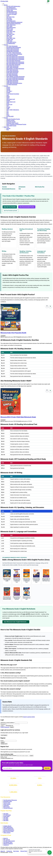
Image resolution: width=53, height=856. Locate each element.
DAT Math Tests (10, 17)
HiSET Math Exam (11, 25)
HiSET (8, 96)
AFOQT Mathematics (12, 9)
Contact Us (6, 845)
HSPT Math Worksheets (12, 67)
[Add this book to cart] (50, 306)
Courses (6, 86)
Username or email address (8, 722)
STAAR (8, 107)
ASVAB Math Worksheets (13, 51)
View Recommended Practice (27, 207)
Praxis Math (10, 30)
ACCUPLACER (10, 116)
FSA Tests (9, 18)
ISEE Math (5, 820)
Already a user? (4, 743)
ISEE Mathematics (11, 27)
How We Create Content (9, 841)
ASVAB (8, 90)
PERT (8, 103)
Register (11, 727)
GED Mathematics (11, 21)
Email (2, 740)
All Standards (22, 186)
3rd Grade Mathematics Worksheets (15, 56)
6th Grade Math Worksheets (13, 60)
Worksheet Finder (7, 801)
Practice (6, 44)
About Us (5, 838)
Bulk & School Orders (8, 831)
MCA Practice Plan (39, 186)
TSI (7, 111)
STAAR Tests (10, 39)
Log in (2, 725)
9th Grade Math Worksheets (13, 64)
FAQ (20, 188)
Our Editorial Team (7, 842)
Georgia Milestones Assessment (14, 22)
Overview (4, 186)
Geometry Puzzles (11, 121)
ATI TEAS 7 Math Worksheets (14, 52)
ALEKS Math (6, 816)
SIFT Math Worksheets (12, 75)
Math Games (6, 806)
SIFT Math (9, 36)
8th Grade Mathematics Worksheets (15, 63)
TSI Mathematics (11, 43)
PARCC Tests (10, 29)
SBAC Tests (9, 35)
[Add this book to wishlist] (47, 306)
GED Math (5, 813)
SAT (8, 112)
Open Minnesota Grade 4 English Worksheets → (16, 621)
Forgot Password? (5, 727)
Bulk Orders (16, 851)
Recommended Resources (8, 188)
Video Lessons (6, 832)
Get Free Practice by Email (10, 210)
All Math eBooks (7, 826)
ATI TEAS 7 (9, 91)
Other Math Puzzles (11, 125)
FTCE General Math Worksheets (14, 54)
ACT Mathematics (11, 7)
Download (3, 335)
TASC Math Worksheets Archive (14, 83)
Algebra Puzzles (10, 120)
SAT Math (5, 817)
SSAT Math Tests (11, 38)
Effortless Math (4, 1)
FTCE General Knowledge (13, 94)
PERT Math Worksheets (12, 70)
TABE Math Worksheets (12, 82)
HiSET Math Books (7, 827)
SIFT (8, 105)
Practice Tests (6, 802)
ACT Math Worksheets (12, 46)
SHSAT (8, 100)
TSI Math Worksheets (12, 84)
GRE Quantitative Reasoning (13, 23)
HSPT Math (9, 26)
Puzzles (6, 117)
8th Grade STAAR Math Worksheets (15, 79)
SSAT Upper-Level (11, 101)
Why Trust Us (6, 839)
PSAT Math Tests (11, 31)
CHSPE (8, 92)
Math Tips (6, 127)
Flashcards (6, 805)
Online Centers (6, 804)
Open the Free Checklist (10, 207)
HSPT (8, 98)
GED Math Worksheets (12, 55)
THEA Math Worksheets (12, 80)
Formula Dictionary (8, 808)
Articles (8, 128)
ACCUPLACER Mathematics (13, 6)
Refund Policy (23, 851)
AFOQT (8, 87)
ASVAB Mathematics (12, 11)
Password (3, 724)
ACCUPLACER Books (8, 828)
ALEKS (8, 88)
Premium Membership (8, 830)
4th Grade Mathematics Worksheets (15, 58)
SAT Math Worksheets (12, 74)
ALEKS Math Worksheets (13, 50)
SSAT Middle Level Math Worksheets (16, 76)
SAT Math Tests (10, 34)
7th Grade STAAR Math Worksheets (15, 78)
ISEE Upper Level (11, 99)
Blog (8, 129)
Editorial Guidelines (8, 843)
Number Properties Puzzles (13, 119)
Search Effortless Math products (8, 755)
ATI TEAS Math (7, 815)
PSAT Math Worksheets (12, 72)
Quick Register (4, 735)
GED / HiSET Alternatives (13, 109)
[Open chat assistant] (49, 852)
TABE (8, 108)
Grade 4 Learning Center (29, 716)
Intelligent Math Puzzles (12, 123)
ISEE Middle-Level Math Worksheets (15, 68)
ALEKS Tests (10, 10)
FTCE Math (9, 19)
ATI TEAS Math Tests (12, 13)
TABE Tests (9, 40)
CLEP (8, 15)
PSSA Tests (9, 33)
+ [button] (3, 5)
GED (8, 95)
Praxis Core (9, 104)
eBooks (6, 5)
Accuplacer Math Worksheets (14, 47)
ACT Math (5, 819)
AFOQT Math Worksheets (13, 48)
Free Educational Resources (10, 800)
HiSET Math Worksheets (12, 66)
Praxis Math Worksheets (12, 71)
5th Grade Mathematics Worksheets (15, 59)
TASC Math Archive (11, 42)
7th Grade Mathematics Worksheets (15, 62)
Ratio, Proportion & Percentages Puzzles (16, 124)
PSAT (8, 115)
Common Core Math (11, 14)
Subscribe (47, 768)
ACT (8, 113)
